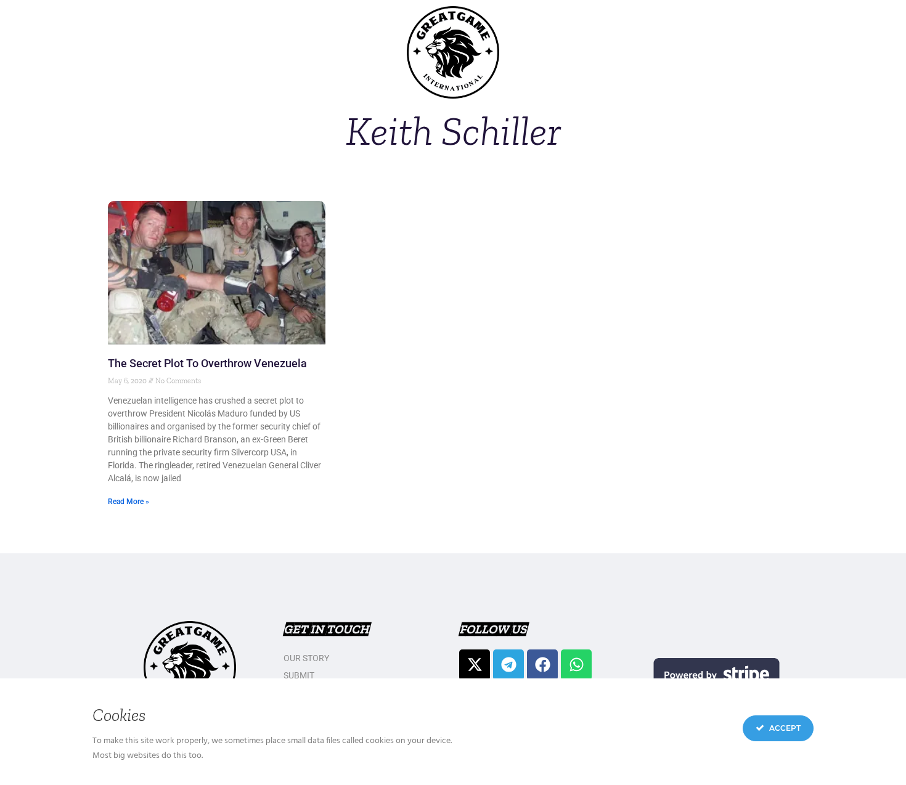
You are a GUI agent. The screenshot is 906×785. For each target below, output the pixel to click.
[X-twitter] (474, 664)
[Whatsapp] (576, 664)
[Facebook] (542, 664)
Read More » (128, 501)
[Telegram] (508, 664)
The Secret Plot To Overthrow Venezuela (207, 363)
